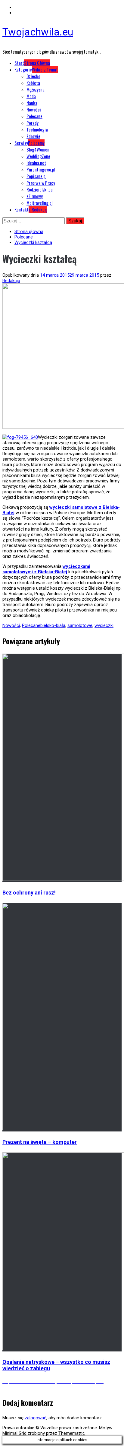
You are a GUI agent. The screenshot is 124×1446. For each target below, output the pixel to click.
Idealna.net (36, 162)
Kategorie (36, 69)
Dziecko (33, 76)
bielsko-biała (52, 625)
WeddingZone (38, 156)
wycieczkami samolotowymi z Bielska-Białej (46, 569)
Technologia (37, 129)
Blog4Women (37, 149)
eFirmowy (34, 196)
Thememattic (71, 1433)
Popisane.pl (36, 176)
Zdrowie (33, 136)
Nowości (33, 109)
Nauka (31, 102)
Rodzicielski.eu (39, 189)
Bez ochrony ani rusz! (29, 892)
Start (32, 62)
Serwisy (29, 142)
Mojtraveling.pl (39, 202)
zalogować (35, 1418)
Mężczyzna (35, 89)
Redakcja (11, 280)
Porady (32, 122)
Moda (31, 96)
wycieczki (104, 625)
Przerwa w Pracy (40, 182)
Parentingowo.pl (40, 169)
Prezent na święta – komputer (39, 1142)
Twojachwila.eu (37, 32)
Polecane (34, 116)
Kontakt (30, 209)
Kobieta (33, 82)
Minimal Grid (14, 1433)
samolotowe (79, 625)
